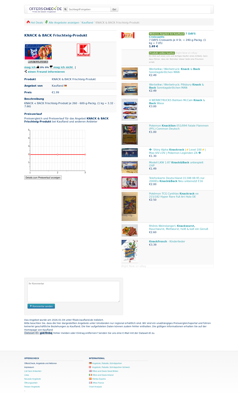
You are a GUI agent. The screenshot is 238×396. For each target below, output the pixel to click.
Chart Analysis (95, 386)
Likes (26, 374)
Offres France (98, 382)
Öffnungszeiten (31, 382)
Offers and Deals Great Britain (105, 371)
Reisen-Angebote (32, 386)
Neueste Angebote (32, 378)
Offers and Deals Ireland (102, 374)
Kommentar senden (42, 306)
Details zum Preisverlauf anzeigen (43, 177)
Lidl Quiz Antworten (32, 371)
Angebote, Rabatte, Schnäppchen (107, 363)
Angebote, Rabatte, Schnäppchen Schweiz (111, 367)
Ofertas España (99, 378)
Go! (114, 9)
